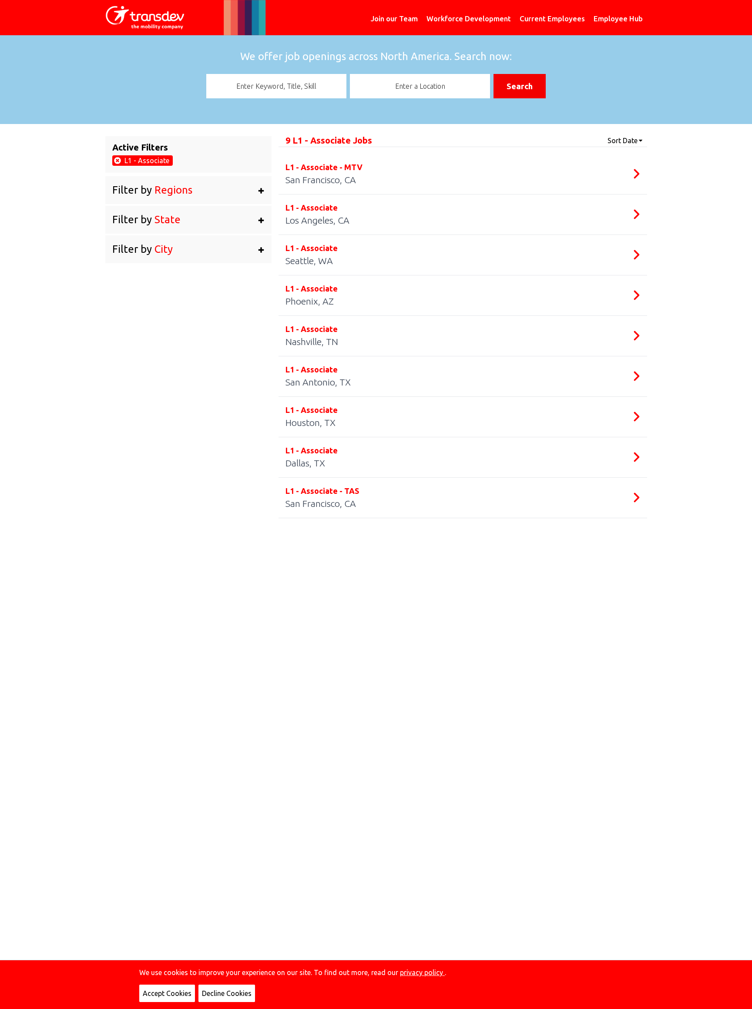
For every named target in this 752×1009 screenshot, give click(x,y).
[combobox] (276, 86)
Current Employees (552, 18)
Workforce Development (468, 18)
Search (520, 86)
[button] (188, 190)
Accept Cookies (167, 993)
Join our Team (394, 18)
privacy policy (422, 972)
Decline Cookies (227, 993)
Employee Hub (618, 18)
